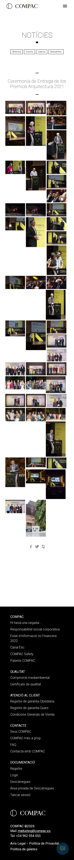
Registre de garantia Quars (29, 708)
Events (29, 51)
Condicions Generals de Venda (32, 714)
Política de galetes (23, 849)
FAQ (13, 745)
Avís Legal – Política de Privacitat (34, 843)
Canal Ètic (17, 647)
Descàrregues (20, 782)
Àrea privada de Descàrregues (32, 788)
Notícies (37, 35)
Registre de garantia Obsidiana (32, 701)
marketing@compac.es (34, 831)
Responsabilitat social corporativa (35, 629)
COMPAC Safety (22, 654)
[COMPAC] (22, 6)
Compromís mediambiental (30, 678)
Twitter (37, 547)
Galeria (41, 51)
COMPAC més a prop (25, 738)
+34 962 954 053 (28, 836)
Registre (16, 769)
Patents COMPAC (22, 661)
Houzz (43, 547)
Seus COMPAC (20, 731)
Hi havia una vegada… (25, 623)
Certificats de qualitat (25, 684)
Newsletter (56, 51)
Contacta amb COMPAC (27, 751)
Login (14, 775)
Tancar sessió (20, 795)
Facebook (31, 547)
